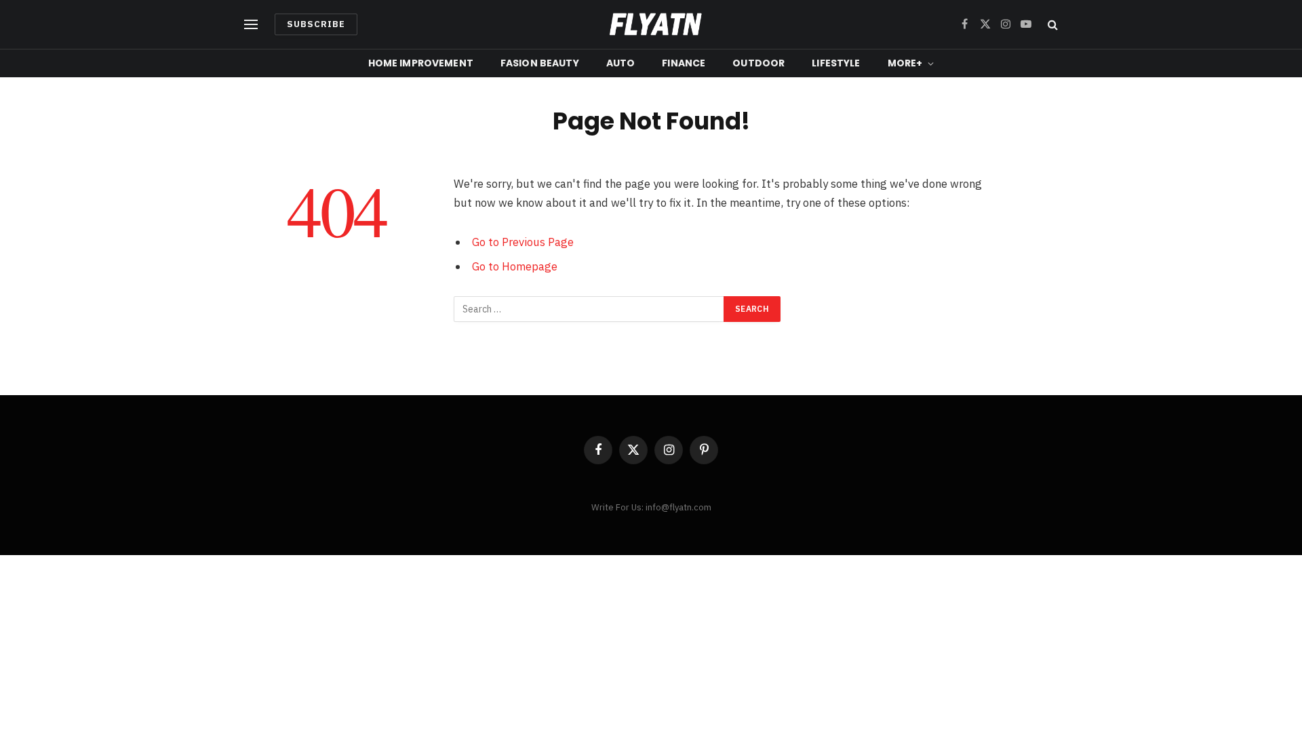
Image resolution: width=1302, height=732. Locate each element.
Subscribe (316, 24)
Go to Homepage (514, 266)
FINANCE (683, 63)
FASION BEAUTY (539, 63)
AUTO (620, 63)
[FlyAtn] (651, 24)
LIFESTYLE (836, 63)
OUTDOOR (758, 63)
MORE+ (905, 63)
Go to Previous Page (523, 242)
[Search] (1051, 24)
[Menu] (251, 24)
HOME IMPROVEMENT (420, 63)
